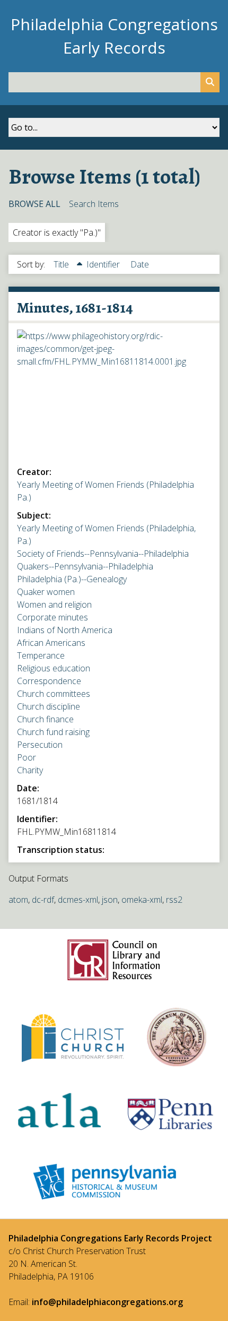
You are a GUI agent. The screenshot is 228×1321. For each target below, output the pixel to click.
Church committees (53, 694)
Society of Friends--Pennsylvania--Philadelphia (103, 553)
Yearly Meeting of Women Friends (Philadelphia (105, 484)
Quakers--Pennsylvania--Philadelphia (85, 566)
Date (139, 264)
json (110, 899)
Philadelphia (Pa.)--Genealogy (72, 579)
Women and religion (54, 604)
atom (18, 899)
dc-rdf (43, 899)
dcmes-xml (78, 899)
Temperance (41, 655)
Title (62, 264)
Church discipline (48, 706)
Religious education (53, 668)
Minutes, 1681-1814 (75, 308)
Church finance (45, 719)
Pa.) (24, 497)
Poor (26, 757)
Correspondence (49, 681)
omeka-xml (141, 899)
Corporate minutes (52, 617)
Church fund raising (53, 732)
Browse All (34, 204)
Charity (30, 770)
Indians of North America (64, 630)
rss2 (174, 899)
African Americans (51, 643)
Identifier (104, 264)
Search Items (94, 204)
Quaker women (46, 592)
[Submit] (210, 82)
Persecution (40, 744)
